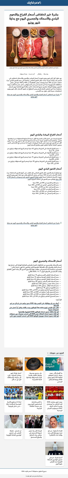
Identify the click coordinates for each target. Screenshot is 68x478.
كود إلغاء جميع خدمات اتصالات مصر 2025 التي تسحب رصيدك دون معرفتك (34, 314)
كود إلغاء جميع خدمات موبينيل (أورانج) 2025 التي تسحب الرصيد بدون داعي (34, 316)
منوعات (52, 353)
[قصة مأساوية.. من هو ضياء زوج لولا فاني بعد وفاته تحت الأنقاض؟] (54, 427)
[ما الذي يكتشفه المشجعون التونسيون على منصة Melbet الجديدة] (34, 399)
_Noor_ (39, 74)
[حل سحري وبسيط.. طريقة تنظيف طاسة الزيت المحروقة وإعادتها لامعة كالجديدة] (34, 370)
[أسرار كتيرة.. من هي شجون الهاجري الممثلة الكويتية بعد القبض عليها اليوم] (54, 454)
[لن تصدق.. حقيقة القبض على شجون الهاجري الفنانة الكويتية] (13, 427)
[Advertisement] (34, 208)
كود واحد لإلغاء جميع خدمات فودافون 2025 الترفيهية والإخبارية (38, 312)
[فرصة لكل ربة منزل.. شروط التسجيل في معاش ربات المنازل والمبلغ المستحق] (34, 427)
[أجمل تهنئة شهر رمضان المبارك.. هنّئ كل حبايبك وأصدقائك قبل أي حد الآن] (13, 370)
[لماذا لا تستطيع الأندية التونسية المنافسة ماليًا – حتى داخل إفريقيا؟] (13, 399)
